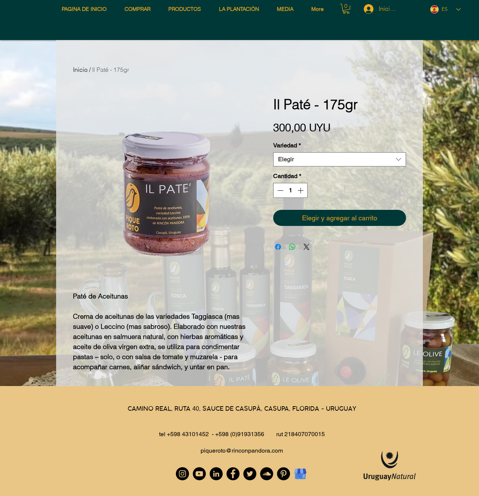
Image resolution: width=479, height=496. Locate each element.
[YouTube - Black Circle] (199, 473)
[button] (346, 9)
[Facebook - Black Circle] (233, 473)
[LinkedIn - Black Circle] (216, 473)
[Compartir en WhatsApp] (292, 246)
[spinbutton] (290, 190)
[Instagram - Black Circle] (182, 473)
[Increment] (301, 190)
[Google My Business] (300, 473)
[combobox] (339, 159)
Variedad (287, 145)
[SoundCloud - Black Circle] (266, 473)
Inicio (80, 69)
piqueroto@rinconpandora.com (242, 450)
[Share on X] (306, 246)
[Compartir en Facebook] (278, 246)
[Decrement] (279, 190)
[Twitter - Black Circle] (249, 473)
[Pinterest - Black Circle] (283, 473)
